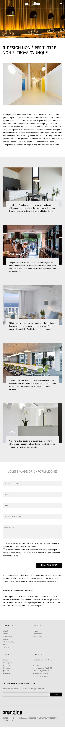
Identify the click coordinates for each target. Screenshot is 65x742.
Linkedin (7, 671)
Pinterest (7, 674)
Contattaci (6, 647)
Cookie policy (37, 636)
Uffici (12, 371)
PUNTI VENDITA (9, 642)
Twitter (7, 668)
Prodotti (5, 634)
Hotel (12, 314)
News (5, 645)
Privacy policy (37, 634)
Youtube (7, 665)
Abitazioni (14, 196)
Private (35, 631)
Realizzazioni (7, 636)
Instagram (8, 663)
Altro (12, 432)
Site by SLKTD (8, 721)
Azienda (5, 631)
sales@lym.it (43, 676)
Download (6, 639)
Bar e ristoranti (17, 254)
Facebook (7, 660)
